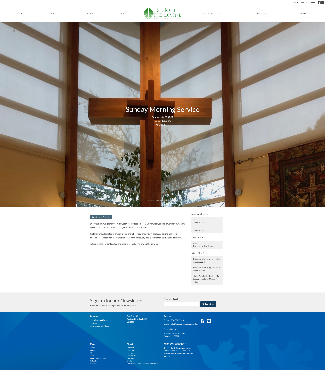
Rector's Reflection (212, 13)
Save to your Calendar (101, 217)
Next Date (161, 125)
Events (302, 13)
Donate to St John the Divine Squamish (142, 363)
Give (123, 13)
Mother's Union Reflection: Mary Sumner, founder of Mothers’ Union (207, 279)
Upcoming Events (199, 213)
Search (295, 2)
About (90, 13)
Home (19, 13)
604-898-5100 (177, 320)
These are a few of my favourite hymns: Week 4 (206, 269)
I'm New (130, 353)
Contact (313, 2)
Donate (304, 2)
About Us (131, 347)
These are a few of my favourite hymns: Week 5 (206, 260)
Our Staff (130, 350)
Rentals (54, 13)
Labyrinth (130, 358)
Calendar (261, 13)
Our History (131, 355)
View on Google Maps (99, 326)
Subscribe (208, 304)
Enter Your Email (171, 299)
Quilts (129, 361)
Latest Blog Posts (199, 253)
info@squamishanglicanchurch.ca (184, 324)
